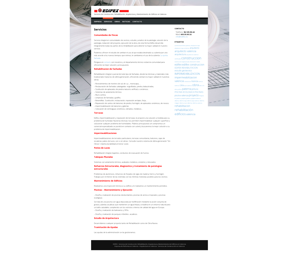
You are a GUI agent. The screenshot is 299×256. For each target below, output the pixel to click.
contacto (107, 62)
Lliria (182, 85)
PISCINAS (198, 92)
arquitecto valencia (185, 51)
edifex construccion (193, 64)
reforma (177, 101)
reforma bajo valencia (193, 101)
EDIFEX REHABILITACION (186, 67)
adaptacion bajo (195, 45)
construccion (191, 58)
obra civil (201, 85)
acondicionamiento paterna (182, 45)
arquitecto (194, 47)
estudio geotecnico (183, 70)
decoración (193, 62)
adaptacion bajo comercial (182, 48)
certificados (178, 59)
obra (195, 85)
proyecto (194, 95)
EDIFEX (115, 244)
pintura (195, 89)
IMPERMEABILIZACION (187, 74)
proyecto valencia (196, 98)
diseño (198, 62)
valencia (190, 114)
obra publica (178, 89)
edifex (178, 64)
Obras (117, 21)
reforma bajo (183, 101)
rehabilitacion (182, 106)
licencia (195, 81)
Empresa (98, 21)
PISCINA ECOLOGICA (184, 92)
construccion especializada (182, 62)
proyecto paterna (186, 98)
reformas (189, 103)
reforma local (183, 103)
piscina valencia (181, 95)
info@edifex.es (182, 36)
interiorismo (187, 81)
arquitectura (180, 54)
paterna (186, 89)
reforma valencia (197, 103)
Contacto (137, 21)
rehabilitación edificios (184, 112)
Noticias (126, 21)
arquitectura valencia (192, 54)
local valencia (188, 85)
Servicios (108, 21)
